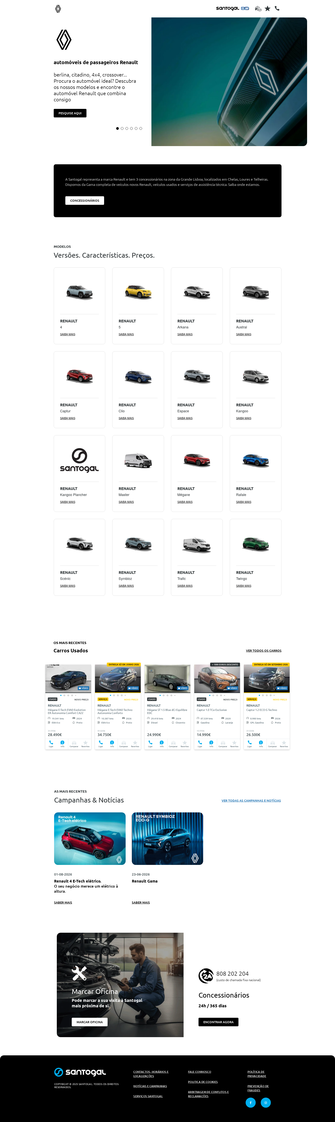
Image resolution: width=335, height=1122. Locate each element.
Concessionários (84, 200)
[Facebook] (251, 1103)
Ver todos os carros (263, 650)
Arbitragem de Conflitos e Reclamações (208, 1094)
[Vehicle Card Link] (68, 679)
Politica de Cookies (203, 1081)
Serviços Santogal (148, 1096)
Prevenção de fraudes (258, 1088)
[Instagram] (266, 1103)
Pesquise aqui (70, 113)
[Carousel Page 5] (136, 128)
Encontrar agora (218, 1022)
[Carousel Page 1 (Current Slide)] (117, 128)
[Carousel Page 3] (126, 128)
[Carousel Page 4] (131, 128)
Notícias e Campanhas (150, 1086)
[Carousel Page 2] (122, 128)
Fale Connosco (199, 1071)
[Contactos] (277, 8)
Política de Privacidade (257, 1074)
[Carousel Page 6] (140, 128)
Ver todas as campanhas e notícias (251, 800)
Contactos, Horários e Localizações (150, 1074)
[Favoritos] (267, 8)
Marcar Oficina (90, 1022)
